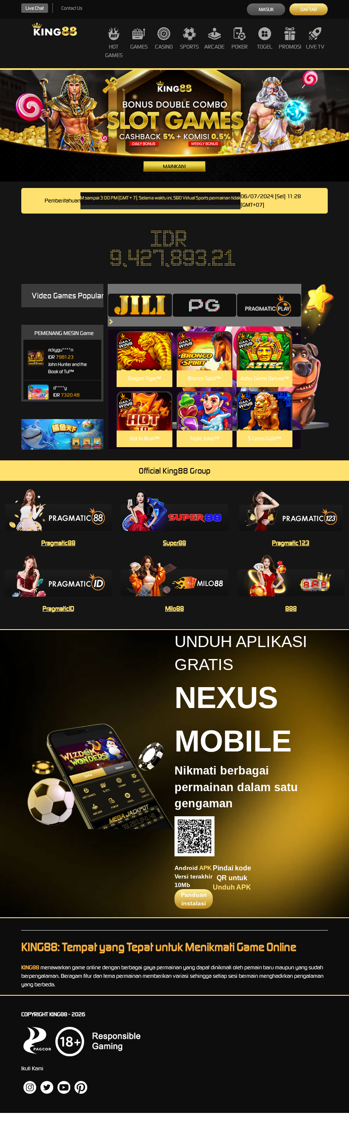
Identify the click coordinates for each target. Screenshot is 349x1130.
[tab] (140, 305)
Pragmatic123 (290, 543)
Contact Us (71, 8)
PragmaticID (58, 608)
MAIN (144, 360)
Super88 (174, 543)
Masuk (266, 9)
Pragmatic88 (58, 543)
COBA (144, 340)
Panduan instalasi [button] (194, 899)
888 (291, 608)
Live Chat (35, 8)
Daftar (308, 9)
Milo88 (174, 608)
